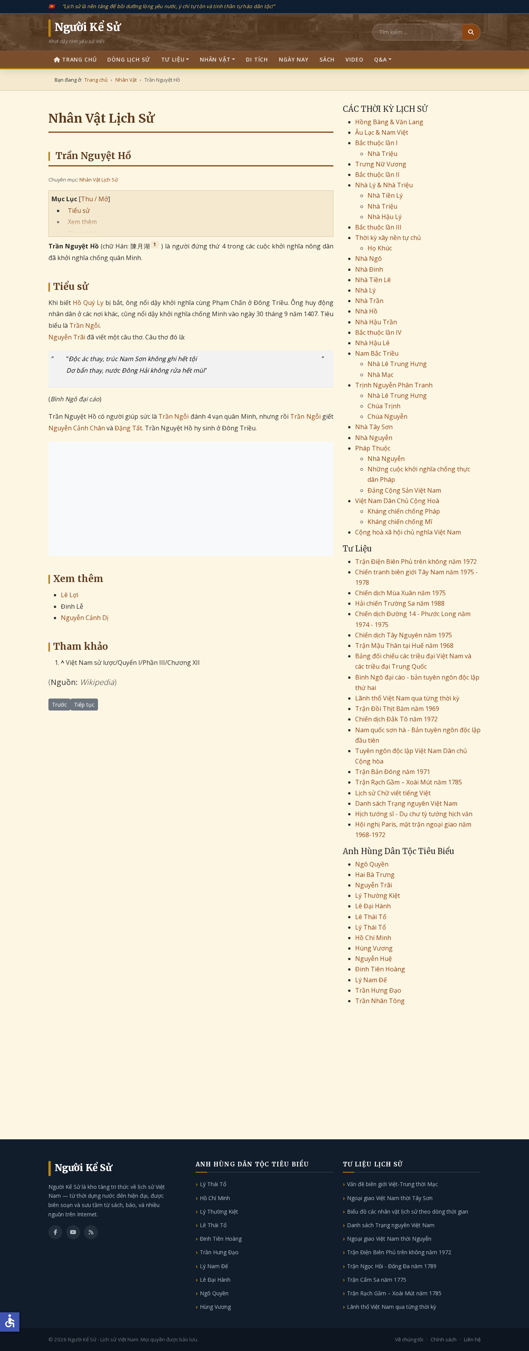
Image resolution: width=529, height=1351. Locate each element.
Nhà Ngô (368, 258)
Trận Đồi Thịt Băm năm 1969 (397, 708)
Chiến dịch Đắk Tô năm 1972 (396, 719)
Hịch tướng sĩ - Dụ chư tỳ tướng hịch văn (413, 814)
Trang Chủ (79, 59)
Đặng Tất (128, 428)
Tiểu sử (79, 210)
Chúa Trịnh (384, 406)
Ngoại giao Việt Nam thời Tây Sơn (390, 1198)
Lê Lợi (69, 595)
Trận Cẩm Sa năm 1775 (376, 1279)
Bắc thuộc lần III (378, 227)
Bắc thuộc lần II (377, 174)
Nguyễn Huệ (373, 958)
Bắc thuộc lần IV (378, 332)
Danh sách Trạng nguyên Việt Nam (406, 803)
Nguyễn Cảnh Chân (76, 428)
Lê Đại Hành (373, 906)
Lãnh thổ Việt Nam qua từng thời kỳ (407, 698)
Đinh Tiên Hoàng (380, 969)
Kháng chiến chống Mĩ (400, 521)
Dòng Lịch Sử (128, 59)
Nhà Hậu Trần (376, 322)
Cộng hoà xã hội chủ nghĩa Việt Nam (408, 532)
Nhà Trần (369, 300)
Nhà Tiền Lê (373, 280)
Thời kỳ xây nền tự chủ (388, 237)
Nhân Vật (215, 59)
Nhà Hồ (366, 311)
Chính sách (444, 1339)
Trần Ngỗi (84, 325)
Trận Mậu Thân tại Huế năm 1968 (404, 645)
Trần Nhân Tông (380, 1001)
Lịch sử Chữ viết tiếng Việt (393, 793)
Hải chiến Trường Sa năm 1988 (400, 603)
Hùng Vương (374, 948)
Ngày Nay (294, 59)
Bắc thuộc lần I (376, 143)
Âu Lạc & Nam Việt (381, 132)
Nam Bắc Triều (376, 353)
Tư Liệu (173, 59)
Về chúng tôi (409, 1339)
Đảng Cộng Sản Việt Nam (404, 490)
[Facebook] (55, 1232)
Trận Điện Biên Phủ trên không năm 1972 (416, 561)
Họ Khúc (380, 248)
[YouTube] (73, 1232)
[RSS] (91, 1232)
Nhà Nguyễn (373, 437)
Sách (327, 59)
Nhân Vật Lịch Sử (98, 179)
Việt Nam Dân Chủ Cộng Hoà (397, 501)
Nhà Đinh (369, 269)
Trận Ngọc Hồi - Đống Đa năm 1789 (391, 1266)
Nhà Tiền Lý (385, 195)
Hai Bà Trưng (375, 874)
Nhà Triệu (382, 153)
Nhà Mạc (380, 374)
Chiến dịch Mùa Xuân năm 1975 (400, 593)
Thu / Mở (94, 199)
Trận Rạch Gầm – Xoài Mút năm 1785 (408, 782)
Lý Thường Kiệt (377, 895)
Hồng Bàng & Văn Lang (389, 122)
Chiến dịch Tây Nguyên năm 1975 (403, 635)
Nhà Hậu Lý (385, 216)
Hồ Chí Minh (373, 937)
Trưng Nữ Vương (380, 164)
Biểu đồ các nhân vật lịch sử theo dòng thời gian (407, 1211)
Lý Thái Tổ (370, 927)
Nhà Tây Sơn (374, 427)
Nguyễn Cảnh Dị (84, 617)
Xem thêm (82, 221)
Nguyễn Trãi (66, 337)
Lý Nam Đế (371, 980)
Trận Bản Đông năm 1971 (392, 771)
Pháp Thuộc (372, 448)
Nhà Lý (365, 290)
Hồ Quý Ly (88, 302)
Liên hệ (472, 1339)
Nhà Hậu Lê (372, 343)
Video (354, 59)
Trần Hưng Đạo (378, 990)
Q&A (380, 59)
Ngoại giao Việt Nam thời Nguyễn (389, 1238)
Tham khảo (84, 233)
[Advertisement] (191, 499)
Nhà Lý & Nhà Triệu (384, 185)
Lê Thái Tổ (370, 917)
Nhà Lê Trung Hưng (397, 364)
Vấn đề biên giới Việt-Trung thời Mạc (392, 1184)
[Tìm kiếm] (471, 32)
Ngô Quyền (371, 864)
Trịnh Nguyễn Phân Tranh (394, 385)
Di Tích (257, 59)
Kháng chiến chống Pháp (404, 511)
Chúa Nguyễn (387, 416)
